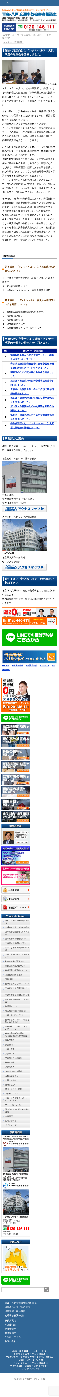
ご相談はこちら (13, 1337)
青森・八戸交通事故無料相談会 (21, 1303)
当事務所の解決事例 (15, 1311)
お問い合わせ (11, 1341)
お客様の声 (10, 1333)
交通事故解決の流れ (15, 1315)
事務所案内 (10, 1320)
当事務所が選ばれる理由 (17, 1307)
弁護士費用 (10, 1329)
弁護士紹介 (10, 1324)
